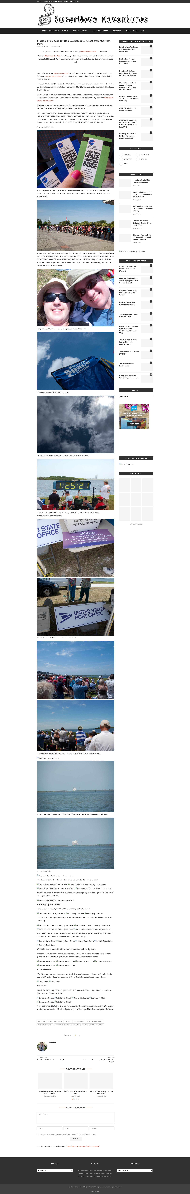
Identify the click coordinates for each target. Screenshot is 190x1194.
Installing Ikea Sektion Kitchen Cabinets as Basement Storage (127, 136)
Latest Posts (54, 30)
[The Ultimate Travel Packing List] (147, 367)
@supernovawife (136, 524)
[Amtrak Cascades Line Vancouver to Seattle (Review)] (147, 269)
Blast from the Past (52, 56)
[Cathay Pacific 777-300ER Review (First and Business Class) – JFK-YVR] (147, 329)
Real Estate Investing (100, 30)
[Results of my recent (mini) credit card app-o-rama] (50, 1081)
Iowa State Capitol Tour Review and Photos (141, 181)
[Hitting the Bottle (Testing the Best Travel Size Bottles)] (147, 343)
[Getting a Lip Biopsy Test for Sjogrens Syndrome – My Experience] (125, 195)
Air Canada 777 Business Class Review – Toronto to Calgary (143, 209)
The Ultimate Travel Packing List (126, 365)
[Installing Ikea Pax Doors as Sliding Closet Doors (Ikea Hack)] (147, 50)
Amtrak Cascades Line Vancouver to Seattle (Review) (127, 269)
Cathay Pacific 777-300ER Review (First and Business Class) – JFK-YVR (129, 329)
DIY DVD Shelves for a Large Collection (127, 109)
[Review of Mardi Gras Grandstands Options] (147, 305)
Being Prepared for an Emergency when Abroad (128, 377)
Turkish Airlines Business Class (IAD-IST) (128, 315)
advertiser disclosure (88, 51)
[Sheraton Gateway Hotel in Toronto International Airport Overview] (125, 238)
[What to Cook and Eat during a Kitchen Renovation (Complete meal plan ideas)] (147, 86)
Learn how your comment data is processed (83, 1146)
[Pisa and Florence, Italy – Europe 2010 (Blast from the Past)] (101, 1081)
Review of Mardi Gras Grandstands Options (127, 303)
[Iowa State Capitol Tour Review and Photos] (125, 183)
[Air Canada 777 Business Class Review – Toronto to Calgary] (125, 209)
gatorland (41, 1021)
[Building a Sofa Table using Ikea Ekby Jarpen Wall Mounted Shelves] (147, 74)
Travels (65, 30)
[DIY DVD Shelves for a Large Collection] (147, 111)
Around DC (117, 30)
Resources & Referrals (135, 30)
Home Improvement (80, 30)
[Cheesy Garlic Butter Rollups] (136, 499)
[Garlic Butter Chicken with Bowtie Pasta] (124, 485)
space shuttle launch (45, 1024)
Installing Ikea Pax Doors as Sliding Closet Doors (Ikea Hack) (128, 49)
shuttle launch (79, 1021)
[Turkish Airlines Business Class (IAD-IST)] (147, 317)
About (39, 1)
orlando (68, 1021)
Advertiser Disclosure (71, 1)
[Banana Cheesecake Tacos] (124, 499)
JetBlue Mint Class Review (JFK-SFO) (129, 353)
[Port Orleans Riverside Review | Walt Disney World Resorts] (147, 281)
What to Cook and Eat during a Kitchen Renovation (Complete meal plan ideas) (127, 86)
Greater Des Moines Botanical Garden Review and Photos (142, 223)
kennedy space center (55, 1021)
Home (44, 30)
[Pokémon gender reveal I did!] (136, 514)
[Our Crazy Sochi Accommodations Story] (76, 1081)
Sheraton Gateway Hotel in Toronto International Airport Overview (142, 237)
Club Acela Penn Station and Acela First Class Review (128, 293)
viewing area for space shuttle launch (67, 1024)
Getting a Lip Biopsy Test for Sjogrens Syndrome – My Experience (142, 194)
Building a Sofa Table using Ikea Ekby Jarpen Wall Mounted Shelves (128, 73)
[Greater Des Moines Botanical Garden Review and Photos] (125, 224)
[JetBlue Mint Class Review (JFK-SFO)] (147, 355)
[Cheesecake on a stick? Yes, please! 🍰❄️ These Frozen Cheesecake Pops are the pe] (147, 485)
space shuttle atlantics (94, 1021)
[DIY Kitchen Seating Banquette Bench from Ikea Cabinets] (147, 62)
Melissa (46, 46)
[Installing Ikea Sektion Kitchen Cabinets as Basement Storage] (147, 137)
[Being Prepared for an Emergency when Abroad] (147, 379)
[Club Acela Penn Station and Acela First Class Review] (147, 293)
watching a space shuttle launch (93, 1024)
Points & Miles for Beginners (53, 1)
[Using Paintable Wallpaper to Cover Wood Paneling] (147, 99)
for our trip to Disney (54, 76)
